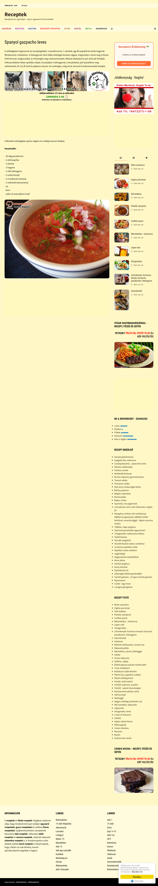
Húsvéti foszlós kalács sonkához (129, 543)
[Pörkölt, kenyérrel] (121, 206)
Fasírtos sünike (121, 470)
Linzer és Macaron (122, 714)
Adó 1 (109, 820)
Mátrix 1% (60, 839)
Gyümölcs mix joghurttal (125, 503)
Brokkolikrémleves (123, 473)
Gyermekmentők (114, 861)
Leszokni (60, 831)
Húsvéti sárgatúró (122, 540)
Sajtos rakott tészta (123, 721)
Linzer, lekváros (121, 728)
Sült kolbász (136, 194)
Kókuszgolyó (120, 724)
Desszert (118, 435)
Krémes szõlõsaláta (123, 466)
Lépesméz (119, 708)
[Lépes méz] (121, 247)
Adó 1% (88, 28)
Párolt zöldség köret (123, 678)
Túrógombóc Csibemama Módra (129, 533)
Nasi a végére (120, 439)
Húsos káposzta (121, 658)
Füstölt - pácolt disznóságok (127, 688)
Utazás (59, 861)
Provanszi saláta (121, 483)
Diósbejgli (118, 698)
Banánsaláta (120, 497)
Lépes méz (135, 247)
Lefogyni (59, 835)
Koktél (77, 28)
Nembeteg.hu (62, 858)
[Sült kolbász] (121, 194)
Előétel (117, 429)
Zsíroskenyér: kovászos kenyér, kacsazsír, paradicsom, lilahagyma (141, 278)
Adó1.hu (111, 835)
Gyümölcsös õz (121, 570)
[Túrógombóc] (121, 261)
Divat (109, 827)
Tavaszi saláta (120, 480)
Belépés (24, 5)
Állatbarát (111, 850)
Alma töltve (119, 560)
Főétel (117, 432)
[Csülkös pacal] (121, 221)
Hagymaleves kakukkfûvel (126, 557)
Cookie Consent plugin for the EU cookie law (137, 881)
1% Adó (110, 823)
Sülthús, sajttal (121, 661)
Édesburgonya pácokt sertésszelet (130, 664)
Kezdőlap (6, 28)
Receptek (16, 14)
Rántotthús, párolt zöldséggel (128, 651)
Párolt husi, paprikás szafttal (127, 674)
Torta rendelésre (122, 668)
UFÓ (109, 839)
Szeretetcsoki (113, 865)
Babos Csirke (120, 500)
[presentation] (120, 157)
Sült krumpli (120, 694)
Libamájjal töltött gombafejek (128, 573)
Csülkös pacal (137, 221)
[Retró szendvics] (121, 165)
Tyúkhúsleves (120, 537)
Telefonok (111, 854)
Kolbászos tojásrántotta (125, 671)
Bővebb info (137, 871)
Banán (117, 734)
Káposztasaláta (121, 648)
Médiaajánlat (33, 882)
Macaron (118, 731)
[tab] (120, 157)
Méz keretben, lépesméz (125, 704)
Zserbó (117, 718)
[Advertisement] (57, 119)
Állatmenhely (61, 865)
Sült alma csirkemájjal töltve (127, 486)
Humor (110, 846)
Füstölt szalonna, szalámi (126, 684)
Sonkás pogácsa (121, 563)
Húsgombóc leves (122, 711)
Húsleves (118, 641)
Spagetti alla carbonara (125, 460)
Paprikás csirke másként (125, 550)
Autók (109, 858)
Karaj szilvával (120, 567)
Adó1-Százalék (62, 869)
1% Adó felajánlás (63, 823)
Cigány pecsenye (138, 179)
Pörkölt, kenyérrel (138, 206)
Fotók (67, 28)
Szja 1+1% (111, 831)
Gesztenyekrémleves (124, 456)
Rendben (137, 876)
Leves (117, 425)
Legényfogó (119, 553)
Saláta (117, 654)
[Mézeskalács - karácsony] (121, 234)
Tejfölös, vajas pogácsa (125, 527)
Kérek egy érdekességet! (134, 63)
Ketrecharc (111, 842)
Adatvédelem (21, 882)
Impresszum (10, 882)
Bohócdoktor (61, 820)
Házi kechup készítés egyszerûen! (130, 530)
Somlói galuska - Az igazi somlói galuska (133, 577)
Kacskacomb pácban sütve (126, 691)
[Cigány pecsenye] (121, 180)
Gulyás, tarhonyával (123, 681)
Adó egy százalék (63, 850)
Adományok (101, 28)
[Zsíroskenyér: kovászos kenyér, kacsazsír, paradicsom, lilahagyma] (121, 275)
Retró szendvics (138, 165)
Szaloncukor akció (122, 738)
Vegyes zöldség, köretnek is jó (128, 701)
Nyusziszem (119, 580)
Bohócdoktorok (113, 869)
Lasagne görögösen (123, 587)
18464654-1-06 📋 (57, 96)
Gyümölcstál (136, 291)
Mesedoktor (61, 842)
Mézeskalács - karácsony (142, 233)
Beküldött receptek (50, 28)
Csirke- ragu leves (122, 583)
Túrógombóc (136, 261)
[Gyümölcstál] (121, 291)
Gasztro (32, 28)
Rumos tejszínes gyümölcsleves (129, 476)
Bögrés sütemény (122, 493)
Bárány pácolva (121, 490)
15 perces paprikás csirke (126, 547)
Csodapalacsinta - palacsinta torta (130, 463)
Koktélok (59, 854)
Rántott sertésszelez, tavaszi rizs (129, 644)
